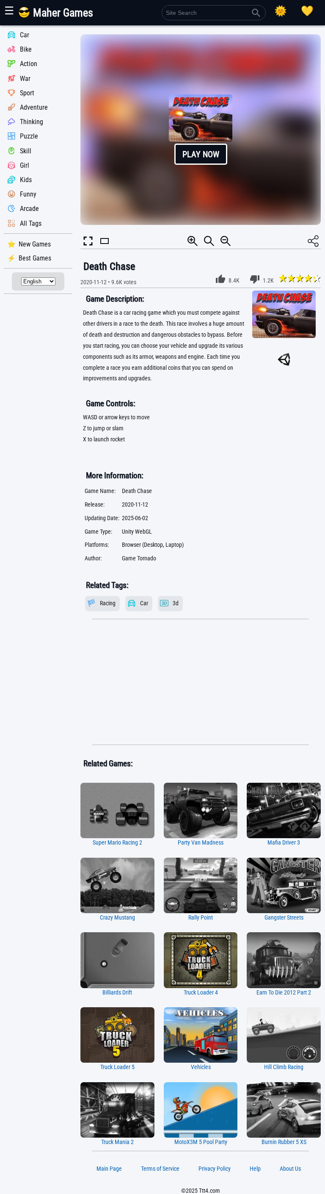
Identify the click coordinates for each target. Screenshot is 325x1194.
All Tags (30, 223)
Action (28, 64)
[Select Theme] (280, 11)
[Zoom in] (192, 241)
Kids (26, 180)
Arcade (29, 209)
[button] (200, 129)
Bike (26, 49)
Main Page (109, 1168)
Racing (108, 603)
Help (255, 1168)
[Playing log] (307, 11)
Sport (27, 93)
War (25, 79)
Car (24, 35)
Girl (24, 165)
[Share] (313, 241)
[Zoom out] (225, 241)
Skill (25, 151)
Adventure (34, 107)
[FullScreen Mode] (88, 241)
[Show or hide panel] (104, 248)
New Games (35, 244)
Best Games (35, 258)
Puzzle (29, 137)
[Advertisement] (200, 682)
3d (176, 603)
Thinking (31, 122)
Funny (28, 194)
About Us (290, 1168)
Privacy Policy (214, 1168)
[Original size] (209, 241)
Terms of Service (160, 1168)
